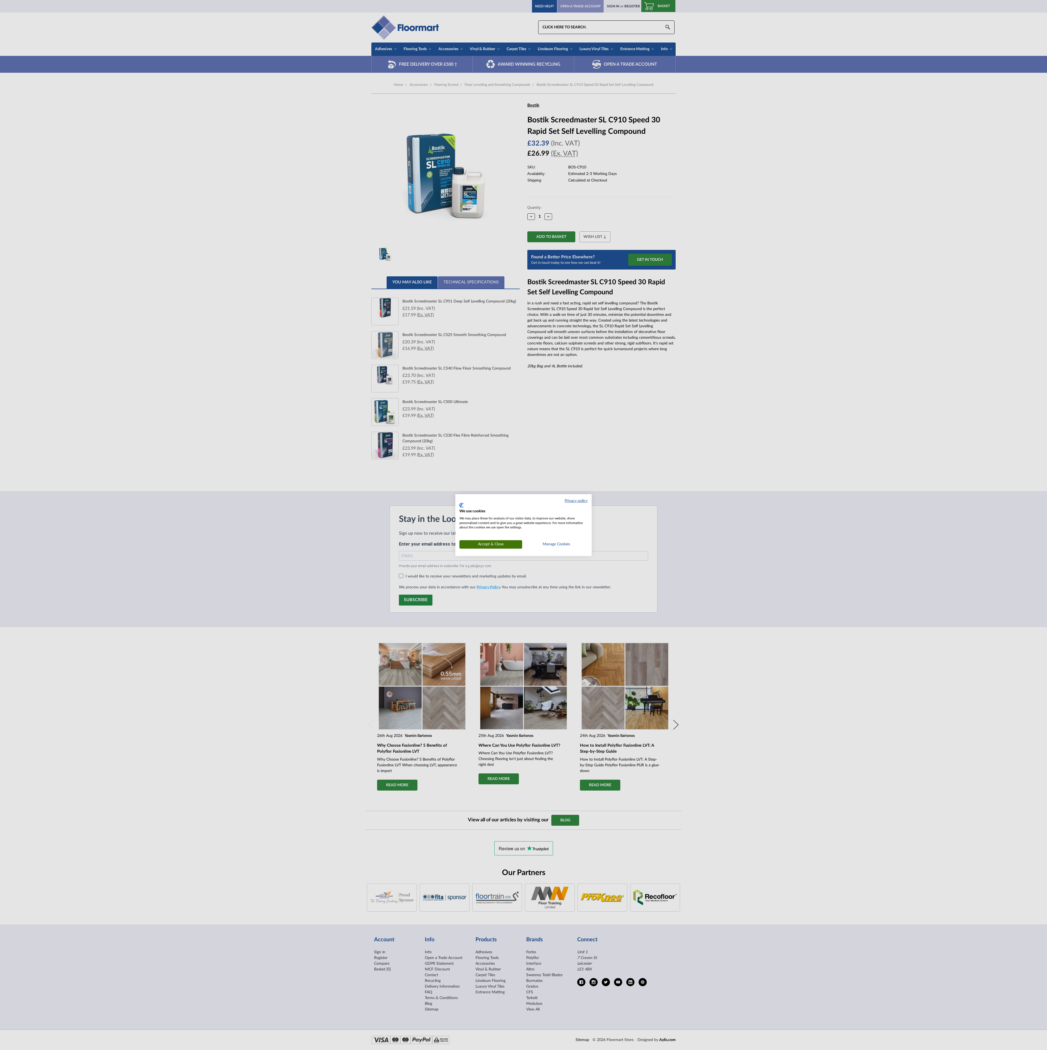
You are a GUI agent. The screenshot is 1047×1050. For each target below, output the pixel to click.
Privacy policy (576, 501)
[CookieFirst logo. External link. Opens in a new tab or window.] (461, 505)
